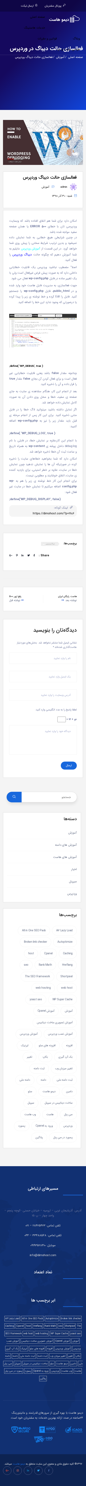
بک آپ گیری (65, 1057)
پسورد (21, 1126)
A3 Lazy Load (64, 930)
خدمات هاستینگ (34, 27)
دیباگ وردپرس (50, 544)
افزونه (69, 1045)
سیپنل (73, 881)
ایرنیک (24, 1045)
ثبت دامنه (39, 1068)
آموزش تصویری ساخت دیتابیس (55, 1022)
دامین (69, 1091)
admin (63, 187)
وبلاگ (76, 38)
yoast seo (36, 999)
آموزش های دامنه (66, 845)
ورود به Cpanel (44, 1126)
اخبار (74, 869)
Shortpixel (66, 976)
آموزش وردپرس (29, 1034)
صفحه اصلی (37, 17)
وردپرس (72, 893)
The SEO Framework (37, 976)
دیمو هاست (49, 1091)
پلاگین (39, 1137)
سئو (30, 1091)
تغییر (29, 1057)
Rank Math (45, 965)
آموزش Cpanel (46, 1011)
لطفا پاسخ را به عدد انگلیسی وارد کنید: (56, 710)
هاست (50, 1114)
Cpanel (48, 953)
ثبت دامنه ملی (65, 1080)
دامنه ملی (24, 1080)
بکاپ (45, 1057)
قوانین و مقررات (47, 38)
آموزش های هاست (65, 857)
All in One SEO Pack (34, 930)
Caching (68, 953)
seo (26, 965)
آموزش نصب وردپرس (60, 1034)
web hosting (43, 988)
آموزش (45, 187)
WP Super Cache (62, 999)
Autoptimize (65, 942)
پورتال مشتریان (53, 6)
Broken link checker (35, 942)
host (31, 953)
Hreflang (67, 965)
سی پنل (68, 1114)
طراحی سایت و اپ (68, 49)
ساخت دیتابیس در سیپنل (59, 1103)
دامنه (43, 1080)
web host (67, 988)
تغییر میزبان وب (64, 1068)
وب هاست (30, 1114)
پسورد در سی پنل (63, 1137)
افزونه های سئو (47, 1045)
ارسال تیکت (27, 6)
